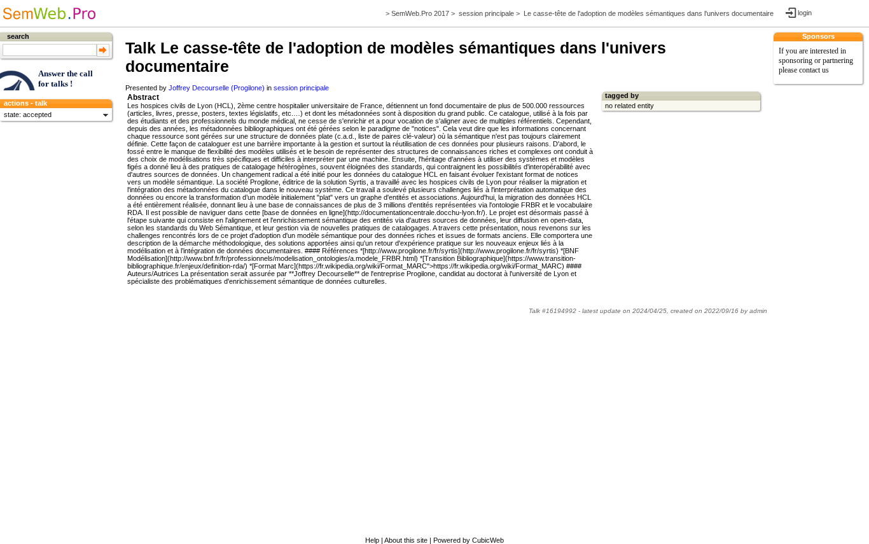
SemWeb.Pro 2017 (420, 13)
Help (372, 540)
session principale (486, 13)
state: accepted (28, 114)
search (18, 36)
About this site (406, 540)
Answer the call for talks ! (65, 78)
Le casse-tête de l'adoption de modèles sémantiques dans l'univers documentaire (649, 13)
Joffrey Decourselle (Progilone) (217, 88)
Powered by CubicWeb (468, 540)
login (804, 13)
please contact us (804, 70)
